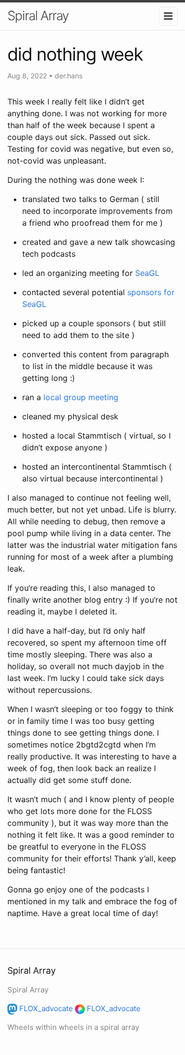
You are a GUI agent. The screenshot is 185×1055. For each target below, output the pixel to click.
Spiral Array (38, 15)
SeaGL (147, 273)
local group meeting (80, 397)
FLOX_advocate (45, 1008)
